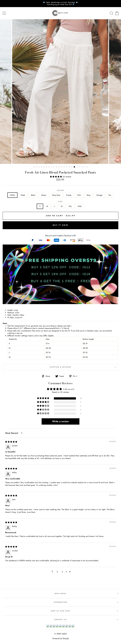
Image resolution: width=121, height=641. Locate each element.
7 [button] (49, 167)
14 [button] (67, 167)
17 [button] (74, 167)
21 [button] (85, 167)
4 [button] (42, 167)
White (12, 195)
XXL (70, 206)
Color (60, 190)
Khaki (23, 195)
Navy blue (56, 195)
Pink (79, 195)
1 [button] (34, 167)
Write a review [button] (60, 421)
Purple (68, 195)
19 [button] (80, 167)
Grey (88, 195)
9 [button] (54, 167)
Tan (109, 195)
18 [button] (77, 167)
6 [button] (47, 167)
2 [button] (36, 167)
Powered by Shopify (60, 638)
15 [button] (69, 167)
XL (62, 206)
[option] (60, 4)
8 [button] (52, 167)
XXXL (80, 206)
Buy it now (60, 225)
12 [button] (62, 167)
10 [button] (57, 167)
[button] (56, 176)
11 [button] (59, 167)
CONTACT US (60, 619)
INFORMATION (60, 602)
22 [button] (87, 167)
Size (60, 202)
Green (43, 195)
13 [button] (64, 167)
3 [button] (39, 167)
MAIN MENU (60, 593)
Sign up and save (60, 611)
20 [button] (82, 167)
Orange (99, 195)
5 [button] (44, 167)
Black (33, 195)
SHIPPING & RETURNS (60, 367)
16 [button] (72, 167)
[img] (11, 441)
